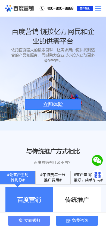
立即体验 (53, 104)
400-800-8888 (60, 8)
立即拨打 (85, 8)
